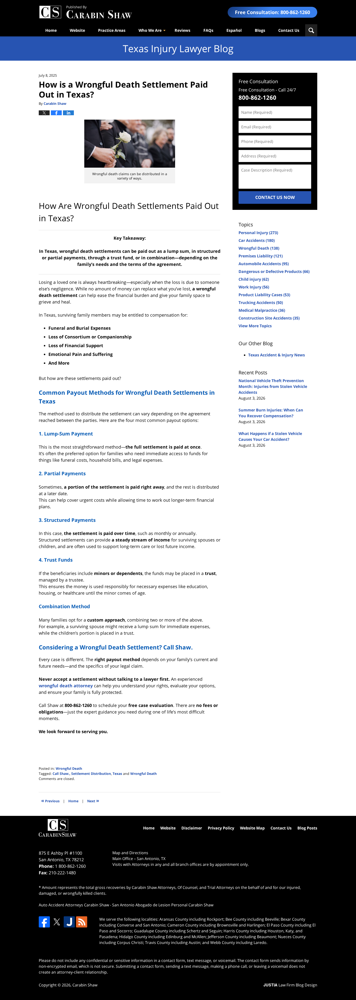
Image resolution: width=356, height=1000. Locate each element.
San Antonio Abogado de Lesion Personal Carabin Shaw (162, 905)
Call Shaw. (61, 773)
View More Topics (255, 325)
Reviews (182, 30)
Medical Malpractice (262, 310)
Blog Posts (307, 828)
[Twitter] (56, 921)
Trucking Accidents (261, 302)
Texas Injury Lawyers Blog (85, 12)
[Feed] (81, 921)
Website (77, 30)
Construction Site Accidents (269, 318)
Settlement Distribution (91, 773)
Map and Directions (130, 852)
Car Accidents (257, 240)
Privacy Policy (221, 828)
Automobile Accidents (264, 263)
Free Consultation (258, 81)
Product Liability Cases (264, 294)
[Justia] (69, 921)
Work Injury (254, 287)
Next (93, 800)
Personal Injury (258, 232)
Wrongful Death (69, 768)
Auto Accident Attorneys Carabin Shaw (74, 905)
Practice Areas (111, 30)
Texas (117, 773)
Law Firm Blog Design (290, 985)
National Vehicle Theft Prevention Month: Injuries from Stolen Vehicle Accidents (273, 386)
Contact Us (288, 30)
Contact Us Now (275, 197)
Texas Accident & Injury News (276, 355)
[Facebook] (44, 921)
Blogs (260, 30)
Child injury (254, 279)
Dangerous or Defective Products (274, 271)
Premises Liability (261, 256)
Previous (50, 800)
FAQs (208, 30)
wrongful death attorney (66, 686)
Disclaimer (191, 828)
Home (51, 30)
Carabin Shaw (84, 985)
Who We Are (150, 30)
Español (234, 30)
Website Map (252, 828)
